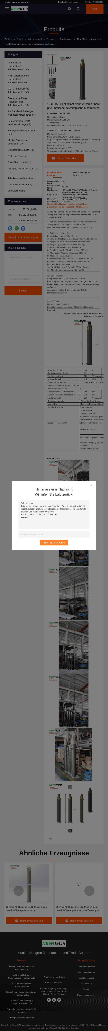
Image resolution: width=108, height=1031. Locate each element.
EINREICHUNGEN (54, 542)
